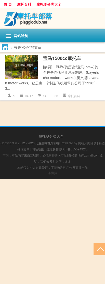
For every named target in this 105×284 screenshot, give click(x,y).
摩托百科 (24, 4)
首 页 (8, 4)
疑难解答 (52, 149)
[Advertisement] (52, 231)
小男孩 (52, 173)
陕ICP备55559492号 (73, 149)
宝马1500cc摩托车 (62, 58)
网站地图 (38, 149)
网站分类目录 (87, 143)
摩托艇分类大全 (48, 4)
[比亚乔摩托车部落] (52, 18)
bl (14, 96)
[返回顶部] (99, 248)
